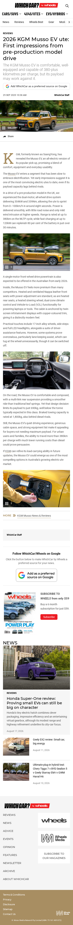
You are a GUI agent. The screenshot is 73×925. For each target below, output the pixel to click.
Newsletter (12, 863)
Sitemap (7, 909)
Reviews (19, 22)
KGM (8, 451)
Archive (9, 871)
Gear (51, 22)
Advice (8, 831)
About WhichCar (16, 879)
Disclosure (9, 904)
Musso (12, 173)
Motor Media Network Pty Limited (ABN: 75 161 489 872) (38, 920)
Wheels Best (36, 22)
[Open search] (67, 6)
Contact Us (9, 914)
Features (10, 855)
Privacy (7, 899)
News (6, 22)
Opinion (9, 847)
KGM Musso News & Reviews (34, 515)
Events (8, 839)
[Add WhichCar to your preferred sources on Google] (36, 575)
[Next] (69, 22)
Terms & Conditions (14, 894)
